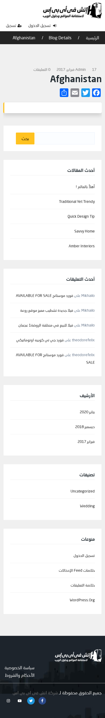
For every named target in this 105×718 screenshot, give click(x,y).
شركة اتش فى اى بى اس (35, 692)
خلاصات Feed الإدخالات (77, 570)
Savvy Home (84, 231)
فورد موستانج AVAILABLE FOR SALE (44, 295)
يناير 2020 (87, 412)
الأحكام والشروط (19, 675)
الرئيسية (92, 37)
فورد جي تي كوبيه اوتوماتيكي (40, 340)
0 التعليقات (41, 69)
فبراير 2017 (86, 441)
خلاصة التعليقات (83, 585)
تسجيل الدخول (40, 25)
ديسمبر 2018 (85, 426)
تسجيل (11, 25)
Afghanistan (24, 37)
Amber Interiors (82, 246)
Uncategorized (83, 491)
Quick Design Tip (81, 216)
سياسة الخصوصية (19, 667)
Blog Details (60, 37)
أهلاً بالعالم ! (85, 186)
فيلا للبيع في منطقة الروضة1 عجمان (45, 325)
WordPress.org (82, 600)
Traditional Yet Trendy (77, 201)
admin (80, 69)
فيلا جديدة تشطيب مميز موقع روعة (46, 310)
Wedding (87, 506)
